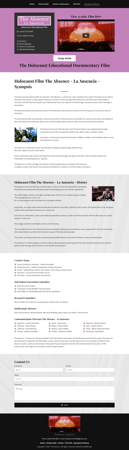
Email (16, 375)
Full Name (18, 366)
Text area (17, 384)
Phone (68, 366)
